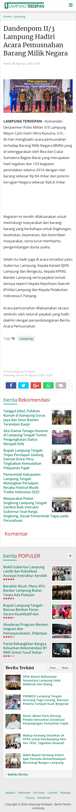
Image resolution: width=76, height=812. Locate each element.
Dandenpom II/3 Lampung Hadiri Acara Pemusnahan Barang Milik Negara (35, 40)
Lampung (26, 339)
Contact (52, 792)
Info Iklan (39, 792)
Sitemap (65, 792)
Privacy (30, 798)
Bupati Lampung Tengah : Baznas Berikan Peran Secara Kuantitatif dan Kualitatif (23, 612)
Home (7, 16)
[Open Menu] (71, 4)
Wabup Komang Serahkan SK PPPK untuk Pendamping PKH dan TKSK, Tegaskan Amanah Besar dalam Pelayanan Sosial (44, 741)
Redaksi (10, 792)
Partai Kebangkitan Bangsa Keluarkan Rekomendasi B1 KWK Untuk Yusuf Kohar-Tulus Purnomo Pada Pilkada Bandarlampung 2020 (25, 654)
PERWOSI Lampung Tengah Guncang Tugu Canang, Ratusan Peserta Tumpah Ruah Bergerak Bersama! (46, 702)
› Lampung (18, 16)
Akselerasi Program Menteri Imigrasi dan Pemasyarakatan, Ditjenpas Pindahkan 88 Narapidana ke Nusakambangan (25, 633)
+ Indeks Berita (16, 774)
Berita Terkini (19, 667)
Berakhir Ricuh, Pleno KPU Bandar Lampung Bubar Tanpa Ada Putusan (24, 590)
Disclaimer (44, 798)
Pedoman (24, 792)
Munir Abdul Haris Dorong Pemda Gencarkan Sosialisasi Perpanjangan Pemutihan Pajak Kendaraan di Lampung (45, 721)
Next (65, 667)
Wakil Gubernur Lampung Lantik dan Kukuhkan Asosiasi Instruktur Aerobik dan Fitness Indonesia (25, 573)
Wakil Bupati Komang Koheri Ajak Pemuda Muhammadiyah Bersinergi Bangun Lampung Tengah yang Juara (44, 761)
